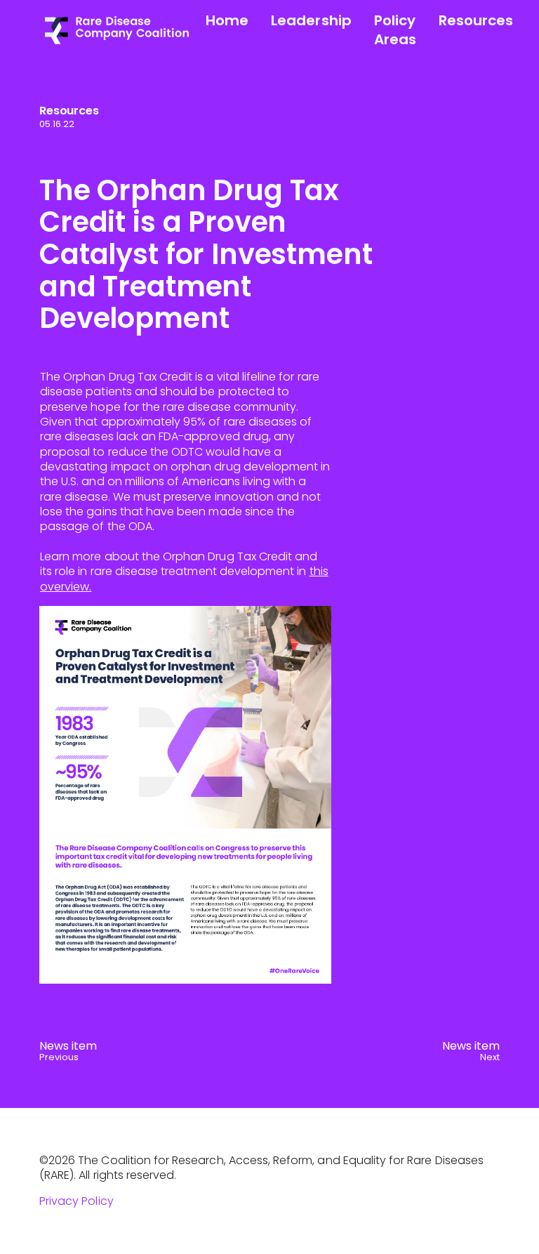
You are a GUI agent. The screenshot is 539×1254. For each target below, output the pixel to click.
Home (227, 20)
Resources (476, 20)
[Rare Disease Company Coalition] (117, 29)
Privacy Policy (76, 1201)
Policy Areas (395, 30)
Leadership (311, 20)
